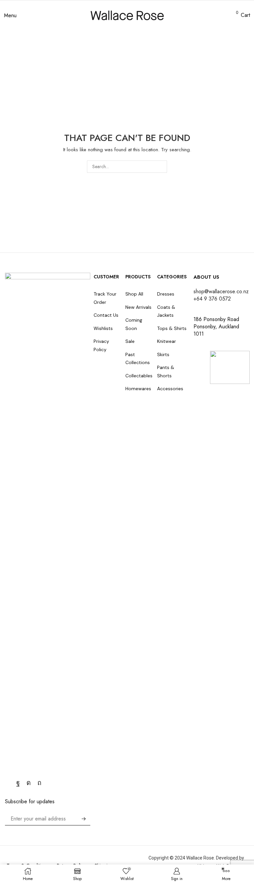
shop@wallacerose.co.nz (221, 291)
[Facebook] (18, 782)
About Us (206, 277)
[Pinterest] (39, 782)
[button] (10, 15)
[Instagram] (28, 782)
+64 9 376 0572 (212, 299)
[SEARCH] (161, 167)
